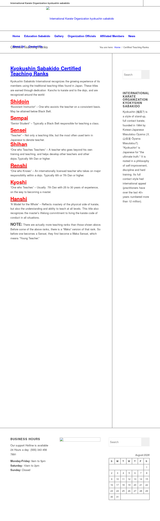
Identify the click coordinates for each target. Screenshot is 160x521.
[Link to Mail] (146, 3)
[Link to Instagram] (140, 3)
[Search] (147, 46)
